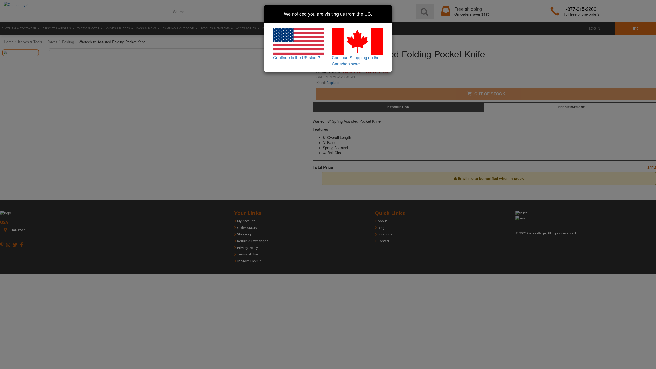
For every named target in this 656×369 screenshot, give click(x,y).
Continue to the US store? (296, 57)
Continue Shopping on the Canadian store (356, 61)
